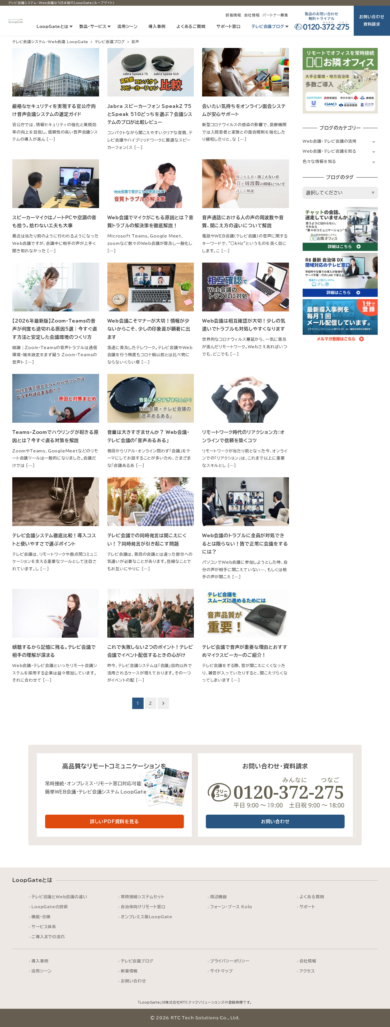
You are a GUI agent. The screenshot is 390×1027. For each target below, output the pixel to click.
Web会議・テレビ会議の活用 (330, 141)
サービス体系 (43, 927)
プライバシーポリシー (230, 961)
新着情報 (233, 15)
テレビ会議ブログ (137, 961)
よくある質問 (311, 897)
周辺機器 (218, 897)
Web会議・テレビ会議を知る (329, 151)
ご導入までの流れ (48, 937)
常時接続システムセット (142, 897)
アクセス (307, 971)
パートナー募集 (275, 15)
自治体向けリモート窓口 (143, 907)
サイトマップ (221, 971)
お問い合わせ (133, 981)
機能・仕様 (41, 917)
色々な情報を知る (319, 161)
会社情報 (252, 15)
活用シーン (41, 971)
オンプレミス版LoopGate (146, 917)
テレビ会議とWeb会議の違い (59, 897)
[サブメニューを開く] (373, 141)
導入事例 (39, 961)
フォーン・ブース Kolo (231, 907)
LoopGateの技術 (49, 907)
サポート (307, 907)
